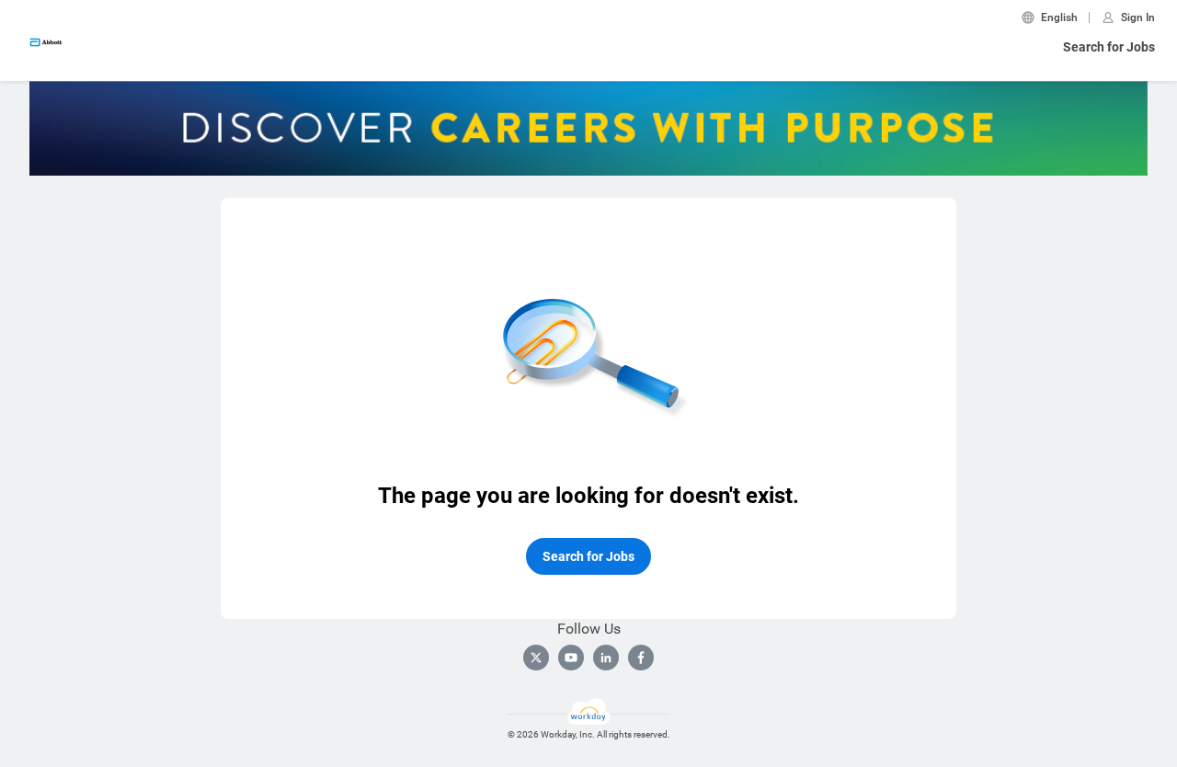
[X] (536, 657)
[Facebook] (641, 657)
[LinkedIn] (606, 657)
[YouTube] (571, 657)
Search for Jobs (1109, 47)
